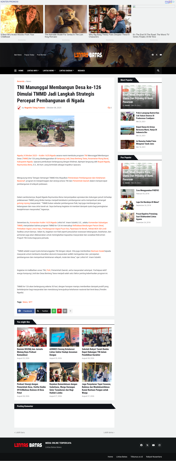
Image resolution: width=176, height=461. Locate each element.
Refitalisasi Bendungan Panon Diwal (88, 225)
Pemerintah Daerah (81, 181)
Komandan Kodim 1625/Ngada (43, 222)
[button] (16, 70)
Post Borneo (41, 55)
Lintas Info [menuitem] (32, 70)
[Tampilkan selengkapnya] (70, 311)
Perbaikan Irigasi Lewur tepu (29, 229)
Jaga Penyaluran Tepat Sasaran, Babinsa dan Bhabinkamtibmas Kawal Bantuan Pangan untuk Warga (96, 388)
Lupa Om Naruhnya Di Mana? (147, 202)
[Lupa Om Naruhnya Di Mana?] (127, 205)
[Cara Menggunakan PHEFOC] (127, 193)
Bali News (18, 55)
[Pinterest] (59, 311)
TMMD (25, 158)
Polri (48, 270)
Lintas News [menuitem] (48, 70)
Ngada (20, 155)
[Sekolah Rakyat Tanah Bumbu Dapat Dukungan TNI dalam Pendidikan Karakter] (97, 337)
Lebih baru (20, 432)
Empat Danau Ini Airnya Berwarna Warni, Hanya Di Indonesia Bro (146, 130)
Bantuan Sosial (97, 251)
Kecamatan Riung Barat (98, 158)
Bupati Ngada (104, 162)
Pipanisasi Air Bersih (78, 229)
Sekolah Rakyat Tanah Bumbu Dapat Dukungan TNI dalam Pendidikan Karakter (95, 352)
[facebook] (153, 55)
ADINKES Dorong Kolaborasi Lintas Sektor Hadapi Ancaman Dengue (63, 352)
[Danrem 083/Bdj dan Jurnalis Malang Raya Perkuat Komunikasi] (32, 337)
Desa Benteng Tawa (78, 158)
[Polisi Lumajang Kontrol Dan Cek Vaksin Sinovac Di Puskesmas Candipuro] (127, 116)
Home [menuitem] (21, 70)
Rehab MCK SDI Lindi (97, 229)
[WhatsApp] (54, 311)
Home (110, 457)
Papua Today (29, 55)
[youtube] (161, 55)
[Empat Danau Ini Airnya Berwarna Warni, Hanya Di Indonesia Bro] (127, 130)
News (28, 81)
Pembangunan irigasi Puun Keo (55, 229)
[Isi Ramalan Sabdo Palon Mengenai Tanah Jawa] (127, 144)
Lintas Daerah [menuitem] (65, 70)
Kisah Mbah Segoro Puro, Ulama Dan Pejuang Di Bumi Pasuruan (138, 98)
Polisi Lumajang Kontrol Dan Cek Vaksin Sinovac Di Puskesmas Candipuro (147, 116)
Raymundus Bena (24, 165)
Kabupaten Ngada (25, 162)
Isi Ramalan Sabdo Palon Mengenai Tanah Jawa (146, 142)
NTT (30, 302)
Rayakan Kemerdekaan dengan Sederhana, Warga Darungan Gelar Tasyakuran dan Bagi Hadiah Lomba (63, 388)
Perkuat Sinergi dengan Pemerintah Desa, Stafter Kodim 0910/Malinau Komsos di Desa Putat (31, 388)
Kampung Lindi (63, 158)
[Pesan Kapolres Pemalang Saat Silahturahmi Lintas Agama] (127, 217)
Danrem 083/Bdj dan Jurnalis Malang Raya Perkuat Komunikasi (30, 352)
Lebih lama (108, 432)
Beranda (20, 81)
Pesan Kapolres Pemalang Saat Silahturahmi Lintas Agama (146, 216)
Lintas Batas (121, 457)
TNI (85, 155)
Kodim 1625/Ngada (47, 155)
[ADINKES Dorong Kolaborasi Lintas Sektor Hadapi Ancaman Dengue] (64, 337)
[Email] (65, 311)
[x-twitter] (157, 55)
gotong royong (23, 203)
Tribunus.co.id (137, 457)
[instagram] (159, 445)
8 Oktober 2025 (30, 155)
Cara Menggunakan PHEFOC (147, 190)
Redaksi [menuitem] (81, 70)
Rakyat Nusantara (154, 457)
